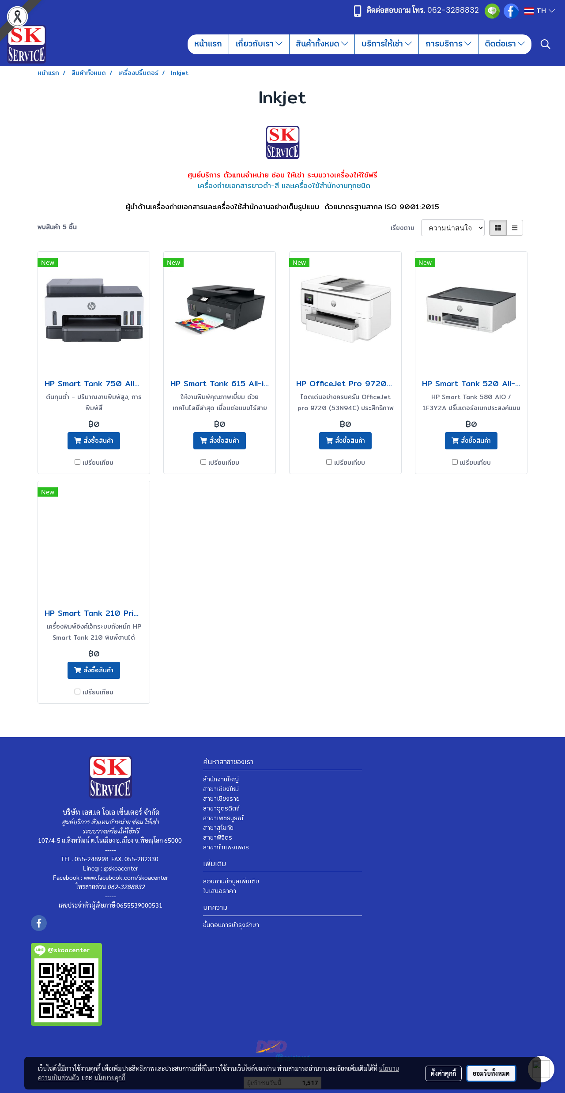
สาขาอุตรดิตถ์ (221, 808)
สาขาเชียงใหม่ (221, 789)
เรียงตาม (406, 228)
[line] (492, 11)
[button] (545, 44)
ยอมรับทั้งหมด (491, 1073)
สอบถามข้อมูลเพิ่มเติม (231, 881)
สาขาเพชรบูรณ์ (223, 818)
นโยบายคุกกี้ (109, 1078)
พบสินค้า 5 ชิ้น (57, 227)
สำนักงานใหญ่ (221, 779)
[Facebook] (511, 10)
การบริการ (445, 44)
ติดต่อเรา (501, 44)
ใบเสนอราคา (219, 891)
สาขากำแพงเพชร (226, 847)
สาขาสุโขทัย (218, 828)
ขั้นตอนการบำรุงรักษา (231, 925)
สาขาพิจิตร (217, 838)
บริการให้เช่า (383, 44)
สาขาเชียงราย (221, 799)
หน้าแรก (208, 44)
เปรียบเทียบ (98, 462)
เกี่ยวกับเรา (255, 44)
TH (541, 10)
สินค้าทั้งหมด (318, 44)
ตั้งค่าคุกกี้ (443, 1073)
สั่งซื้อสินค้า (97, 440)
